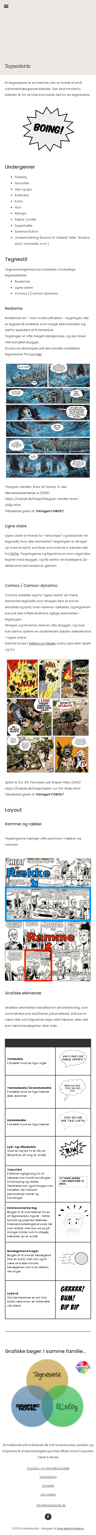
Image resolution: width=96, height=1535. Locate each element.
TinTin (14, 553)
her (39, 354)
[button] (6, 6)
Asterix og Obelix (42, 643)
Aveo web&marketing (70, 1528)
